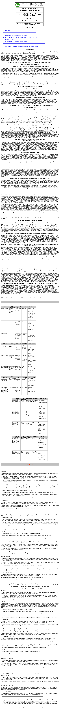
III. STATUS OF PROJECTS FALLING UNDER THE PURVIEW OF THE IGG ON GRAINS (20, 37)
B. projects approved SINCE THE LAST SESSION (16, 35)
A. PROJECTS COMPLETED (11, 39)
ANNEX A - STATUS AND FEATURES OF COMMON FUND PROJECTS (17, 44)
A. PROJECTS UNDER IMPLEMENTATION (13, 33)
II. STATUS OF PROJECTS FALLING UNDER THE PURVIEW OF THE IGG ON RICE (19, 32)
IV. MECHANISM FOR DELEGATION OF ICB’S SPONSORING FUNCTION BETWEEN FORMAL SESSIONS (24, 43)
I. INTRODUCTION (6, 30)
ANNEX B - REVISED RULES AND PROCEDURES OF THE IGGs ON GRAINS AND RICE (20, 46)
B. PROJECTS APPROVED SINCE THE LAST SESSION (16, 41)
